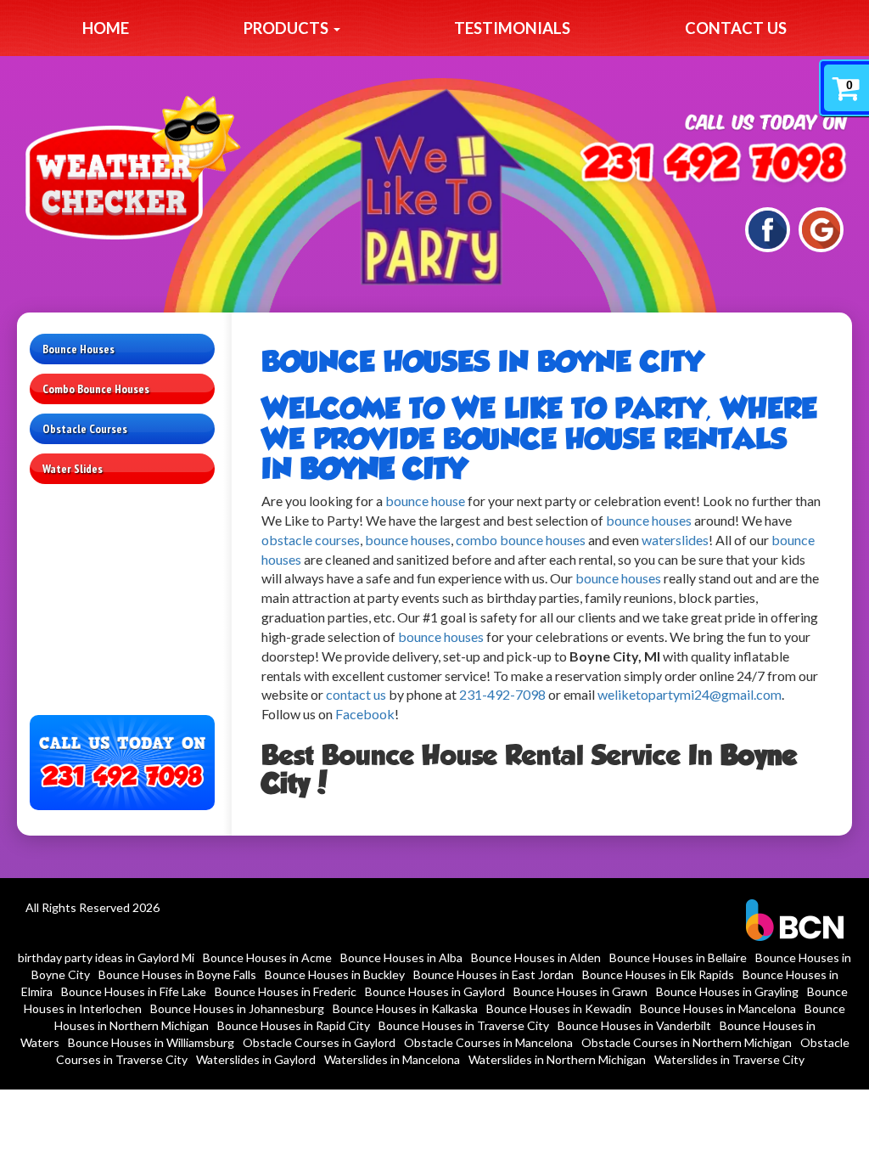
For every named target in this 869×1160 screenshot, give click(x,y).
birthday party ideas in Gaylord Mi (106, 957)
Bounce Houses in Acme (267, 957)
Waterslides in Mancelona (392, 1059)
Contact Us (736, 28)
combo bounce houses (522, 540)
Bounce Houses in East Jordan (493, 974)
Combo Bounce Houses (95, 389)
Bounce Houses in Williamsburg (151, 1042)
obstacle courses (310, 540)
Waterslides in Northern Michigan (557, 1059)
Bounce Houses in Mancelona (718, 1008)
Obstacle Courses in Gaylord (319, 1042)
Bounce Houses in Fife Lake (133, 991)
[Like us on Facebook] (767, 228)
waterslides (675, 540)
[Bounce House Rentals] (574, 578)
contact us (356, 694)
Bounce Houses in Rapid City (293, 1025)
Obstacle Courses (84, 428)
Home (105, 28)
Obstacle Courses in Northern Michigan (686, 1042)
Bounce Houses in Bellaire (678, 957)
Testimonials (512, 28)
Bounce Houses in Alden (536, 957)
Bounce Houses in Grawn (580, 991)
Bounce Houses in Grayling (727, 991)
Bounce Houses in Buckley (335, 974)
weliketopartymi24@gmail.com (689, 694)
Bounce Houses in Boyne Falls (177, 974)
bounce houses (649, 520)
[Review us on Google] (821, 228)
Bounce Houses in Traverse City (463, 1025)
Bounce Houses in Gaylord (435, 991)
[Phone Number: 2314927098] (713, 165)
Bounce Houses (78, 349)
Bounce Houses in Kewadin (558, 1008)
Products (288, 28)
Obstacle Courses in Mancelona (488, 1042)
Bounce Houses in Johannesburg (237, 1008)
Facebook (365, 714)
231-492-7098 (502, 694)
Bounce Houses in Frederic (285, 991)
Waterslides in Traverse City (729, 1059)
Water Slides (72, 468)
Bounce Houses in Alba (401, 957)
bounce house (425, 501)
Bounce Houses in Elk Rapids (658, 974)
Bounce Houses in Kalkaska (405, 1008)
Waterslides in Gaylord (256, 1059)
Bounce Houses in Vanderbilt (634, 1025)
